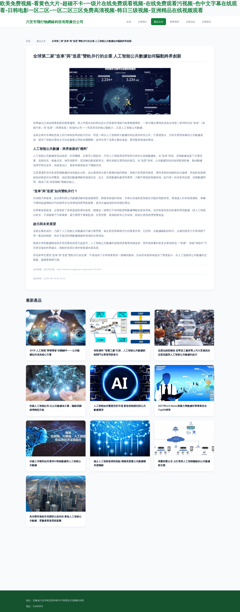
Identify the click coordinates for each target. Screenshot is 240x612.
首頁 (129, 21)
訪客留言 (206, 21)
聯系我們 (174, 21)
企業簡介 (142, 21)
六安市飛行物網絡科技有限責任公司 (54, 21)
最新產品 (34, 300)
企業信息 (190, 21)
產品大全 (158, 21)
